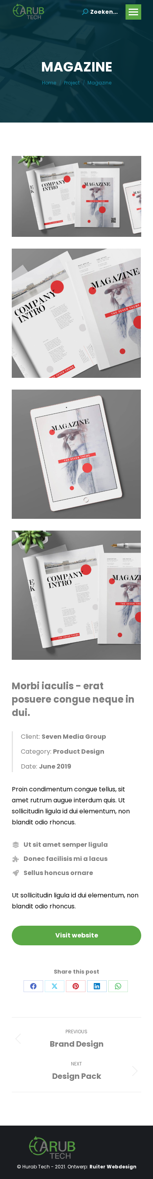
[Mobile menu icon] (133, 12)
